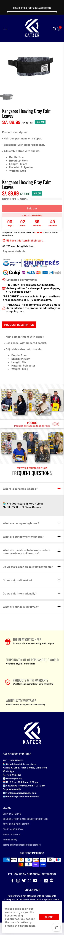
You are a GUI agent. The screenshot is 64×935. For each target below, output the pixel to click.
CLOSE (49, 917)
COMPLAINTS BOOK (13, 829)
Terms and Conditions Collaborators (22, 844)
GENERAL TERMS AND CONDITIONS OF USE (25, 818)
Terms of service (11, 834)
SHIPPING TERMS (12, 813)
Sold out (32, 208)
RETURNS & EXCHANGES (16, 823)
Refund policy (10, 839)
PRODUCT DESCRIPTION (19, 324)
